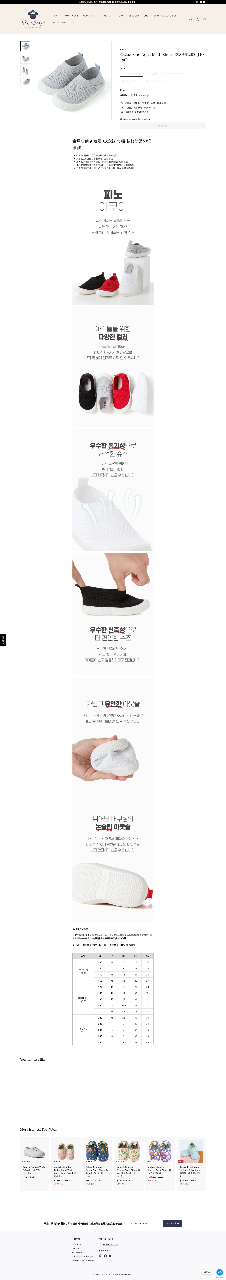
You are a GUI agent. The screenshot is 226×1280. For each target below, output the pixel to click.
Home (123, 49)
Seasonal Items (138, 16)
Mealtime (106, 16)
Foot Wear (71, 16)
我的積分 (2, 640)
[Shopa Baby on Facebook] (105, 1255)
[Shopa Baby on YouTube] (110, 1255)
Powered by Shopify (122, 1274)
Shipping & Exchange (82, 1256)
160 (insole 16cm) (178, 73)
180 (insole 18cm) (155, 81)
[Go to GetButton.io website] (220, 1277)
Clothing (89, 16)
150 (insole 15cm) (155, 73)
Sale (74, 22)
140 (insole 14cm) (131, 73)
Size (122, 68)
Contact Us (78, 1248)
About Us (76, 1244)
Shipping (124, 119)
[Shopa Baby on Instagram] (100, 1255)
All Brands (60, 22)
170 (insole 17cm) (131, 81)
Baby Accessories (165, 16)
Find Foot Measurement (84, 1260)
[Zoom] (72, 80)
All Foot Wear (47, 1129)
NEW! (56, 16)
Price (123, 90)
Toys (120, 16)
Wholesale (77, 1252)
